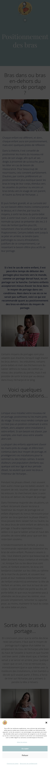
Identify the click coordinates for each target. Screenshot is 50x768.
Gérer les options (22, 742)
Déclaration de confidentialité (28, 763)
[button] (46, 722)
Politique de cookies (13, 763)
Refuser (25, 755)
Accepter (25, 749)
